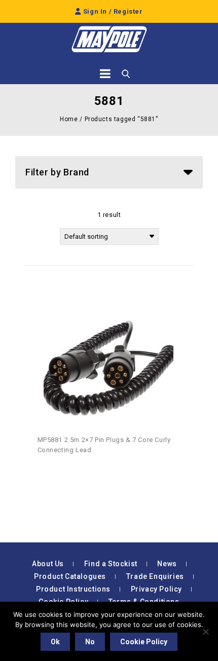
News (166, 564)
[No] (205, 632)
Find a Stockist (110, 564)
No (90, 642)
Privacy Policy (156, 589)
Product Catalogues (70, 576)
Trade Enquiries (155, 576)
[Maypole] (109, 39)
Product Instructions (73, 589)
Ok (55, 642)
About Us (48, 564)
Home (69, 119)
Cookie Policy (143, 642)
